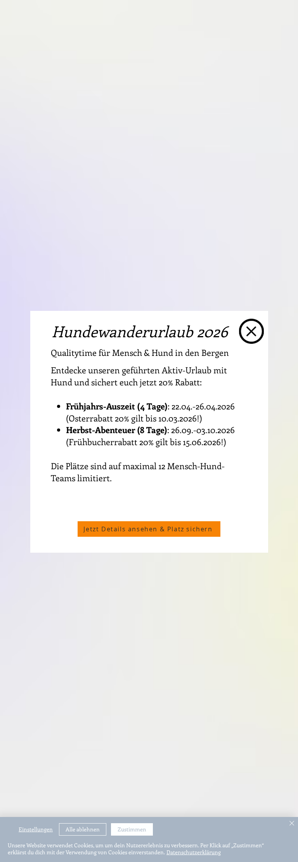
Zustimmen (132, 829)
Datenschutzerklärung (193, 852)
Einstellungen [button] (36, 829)
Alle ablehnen (83, 829)
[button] (251, 331)
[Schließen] (291, 824)
